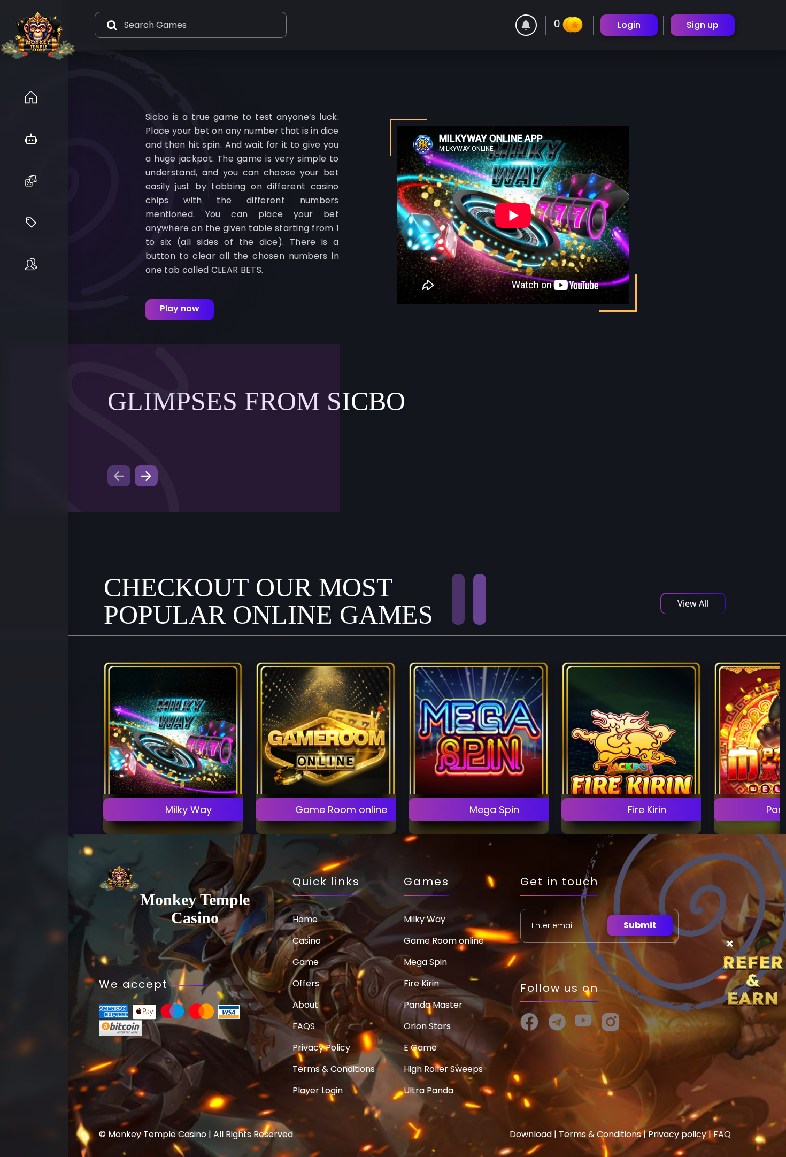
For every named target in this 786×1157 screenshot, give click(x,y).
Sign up (703, 25)
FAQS (303, 1026)
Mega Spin (425, 962)
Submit (640, 925)
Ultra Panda (428, 1090)
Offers (305, 983)
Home (305, 919)
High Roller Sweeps (443, 1069)
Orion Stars (427, 1026)
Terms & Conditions (333, 1069)
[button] (146, 475)
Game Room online (444, 940)
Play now (179, 308)
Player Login (317, 1090)
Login (629, 25)
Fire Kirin (421, 983)
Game (305, 962)
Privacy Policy (321, 1047)
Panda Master (433, 1005)
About (305, 1005)
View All (692, 603)
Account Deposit (173, 810)
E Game (420, 1047)
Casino (306, 940)
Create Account (173, 780)
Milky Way (424, 919)
